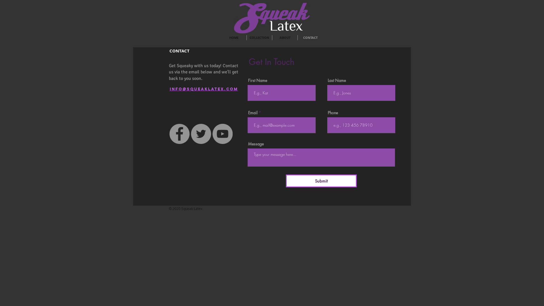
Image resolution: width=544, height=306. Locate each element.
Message (256, 144)
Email (253, 113)
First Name (257, 80)
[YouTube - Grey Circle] (222, 134)
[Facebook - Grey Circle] (179, 134)
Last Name (337, 80)
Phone (333, 113)
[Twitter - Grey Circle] (201, 134)
